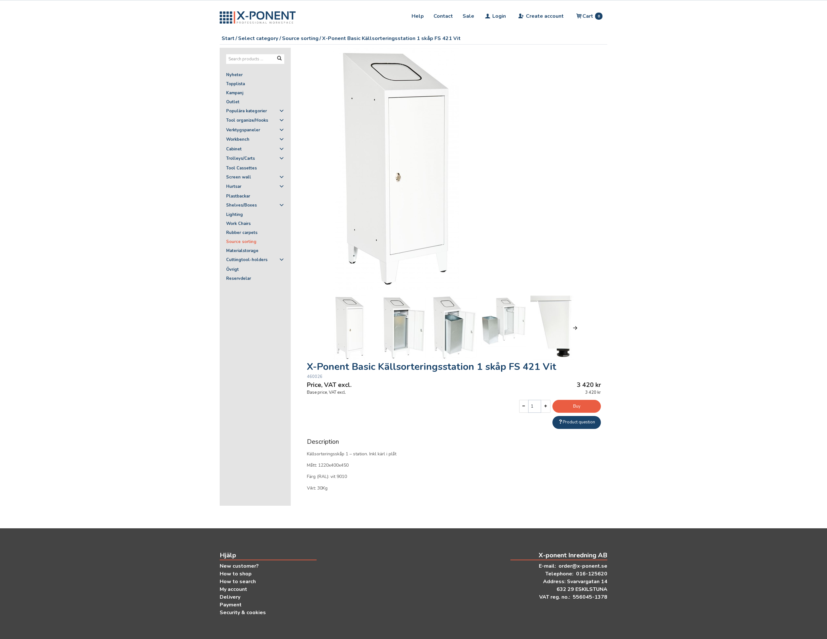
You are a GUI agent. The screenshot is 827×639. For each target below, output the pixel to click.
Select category (258, 38)
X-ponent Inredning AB (573, 555)
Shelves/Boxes (241, 205)
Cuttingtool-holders (246, 260)
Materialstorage (242, 251)
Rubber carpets (241, 233)
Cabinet (234, 149)
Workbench (237, 139)
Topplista (235, 84)
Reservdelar (238, 278)
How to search (238, 581)
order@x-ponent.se (583, 566)
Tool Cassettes (241, 168)
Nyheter (234, 75)
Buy (577, 406)
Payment (231, 604)
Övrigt (232, 269)
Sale (468, 16)
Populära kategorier (246, 111)
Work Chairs (238, 224)
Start (228, 38)
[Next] (575, 328)
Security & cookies (243, 612)
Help (418, 16)
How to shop (236, 573)
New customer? (239, 566)
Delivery (230, 597)
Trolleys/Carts (240, 158)
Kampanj (234, 93)
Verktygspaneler (243, 130)
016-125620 (591, 573)
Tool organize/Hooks (247, 120)
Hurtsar (233, 186)
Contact (443, 16)
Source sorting (300, 38)
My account (233, 589)
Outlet (232, 102)
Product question (579, 422)
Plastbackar (238, 196)
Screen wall (238, 177)
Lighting (234, 215)
